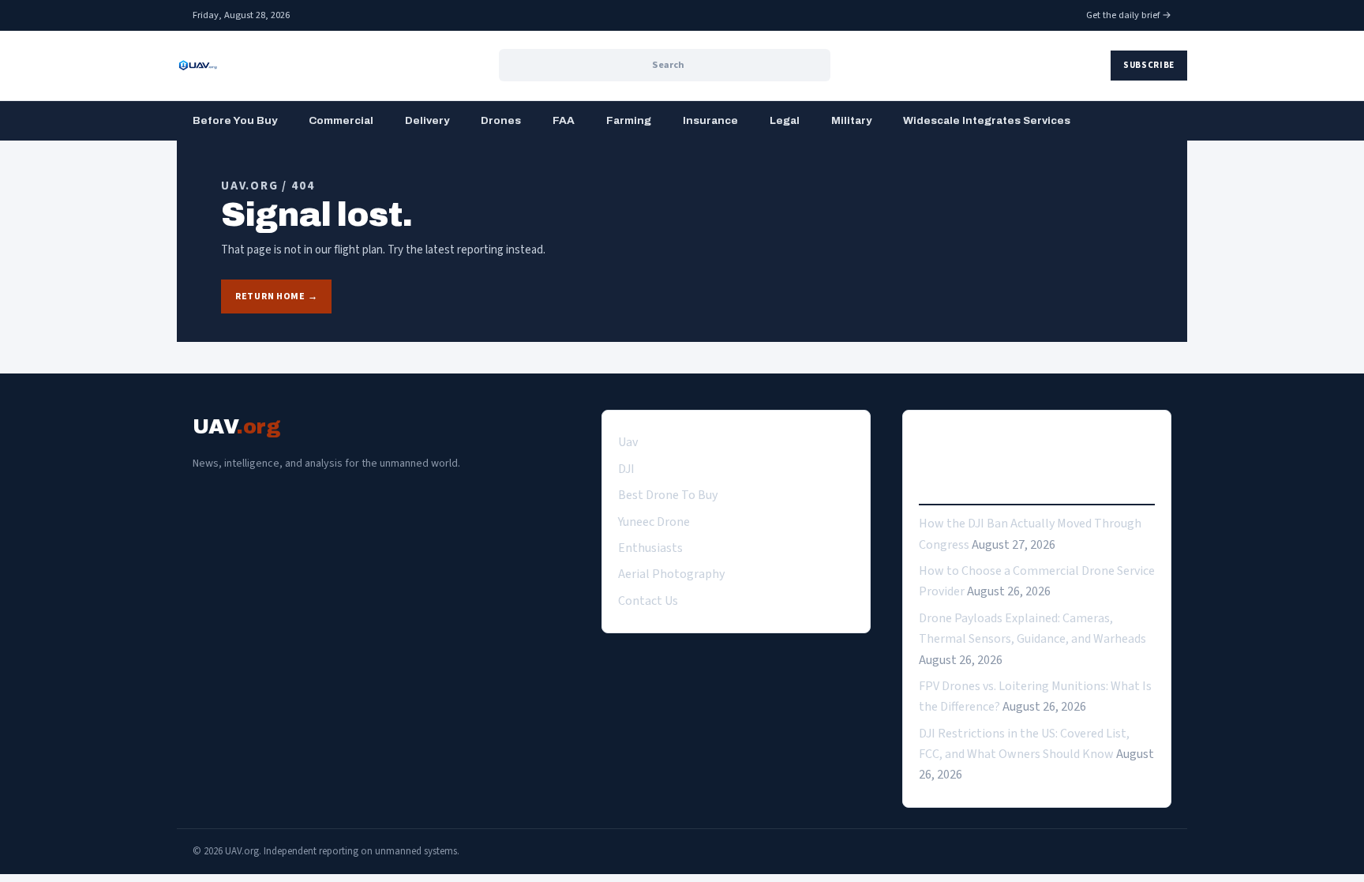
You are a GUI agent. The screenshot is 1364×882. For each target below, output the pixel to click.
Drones (501, 120)
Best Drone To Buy (668, 495)
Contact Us (648, 601)
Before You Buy (235, 120)
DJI (626, 469)
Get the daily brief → (1128, 15)
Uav (628, 442)
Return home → (276, 296)
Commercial (341, 120)
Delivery (427, 120)
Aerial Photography (671, 574)
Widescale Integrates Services (986, 120)
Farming (628, 120)
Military (851, 120)
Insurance (710, 120)
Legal (785, 120)
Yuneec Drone (654, 522)
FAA (564, 120)
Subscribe (1149, 65)
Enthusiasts (650, 548)
